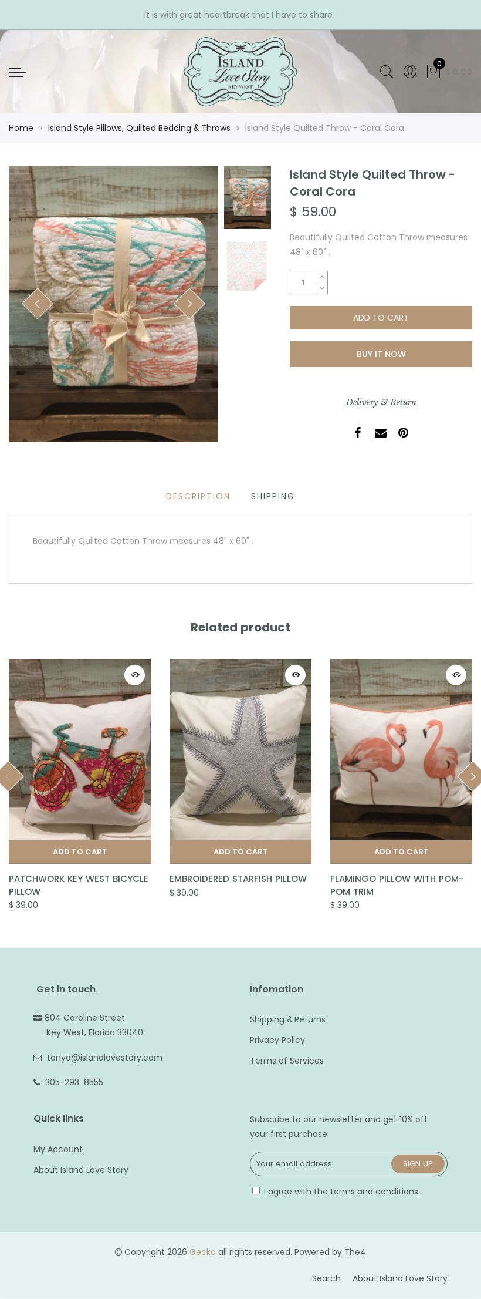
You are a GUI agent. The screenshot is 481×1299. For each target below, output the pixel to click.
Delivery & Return (381, 402)
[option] (113, 304)
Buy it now (381, 354)
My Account (58, 1149)
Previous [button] (37, 303)
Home (21, 128)
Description (198, 496)
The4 (355, 1252)
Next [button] (190, 303)
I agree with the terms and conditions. (341, 1191)
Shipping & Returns (288, 1019)
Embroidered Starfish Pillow (238, 879)
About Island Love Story (80, 1170)
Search (326, 1278)
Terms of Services (287, 1060)
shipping (273, 496)
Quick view (134, 675)
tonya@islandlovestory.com (104, 1058)
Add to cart (80, 851)
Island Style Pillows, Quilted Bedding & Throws (139, 128)
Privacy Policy (277, 1040)
